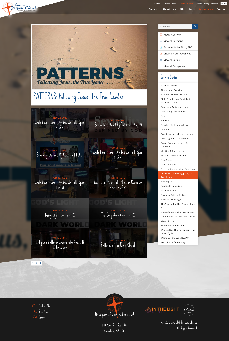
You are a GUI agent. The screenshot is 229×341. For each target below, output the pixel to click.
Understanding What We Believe (177, 211)
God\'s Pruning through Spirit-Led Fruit (176, 145)
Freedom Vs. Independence (174, 125)
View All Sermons (173, 41)
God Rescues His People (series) (177, 134)
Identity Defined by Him (173, 151)
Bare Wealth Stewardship (174, 94)
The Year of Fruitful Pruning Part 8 (178, 206)
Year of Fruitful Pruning (173, 242)
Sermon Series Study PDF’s (179, 47)
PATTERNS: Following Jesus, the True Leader (177, 175)
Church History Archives (177, 53)
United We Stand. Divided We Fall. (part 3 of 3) (60, 123)
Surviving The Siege (171, 199)
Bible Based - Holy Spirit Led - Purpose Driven (176, 101)
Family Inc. (166, 120)
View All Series (172, 60)
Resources (204, 9)
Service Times (170, 3)
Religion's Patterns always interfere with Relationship (60, 244)
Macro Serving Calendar (207, 3)
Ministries (186, 9)
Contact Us (43, 306)
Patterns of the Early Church (118, 244)
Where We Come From (172, 225)
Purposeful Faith (169, 190)
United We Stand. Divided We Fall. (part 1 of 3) (60, 184)
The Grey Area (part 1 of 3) (118, 214)
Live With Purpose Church (19, 6)
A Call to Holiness (170, 85)
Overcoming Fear (169, 164)
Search (195, 26)
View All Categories (174, 66)
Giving (157, 3)
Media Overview (172, 34)
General (165, 129)
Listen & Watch (186, 3)
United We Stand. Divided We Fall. (178, 216)
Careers (41, 317)
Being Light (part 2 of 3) (60, 214)
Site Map (42, 311)
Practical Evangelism (171, 186)
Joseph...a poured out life (173, 155)
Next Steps (166, 160)
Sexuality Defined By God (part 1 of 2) (60, 154)
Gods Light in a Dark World (175, 138)
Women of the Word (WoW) (175, 237)
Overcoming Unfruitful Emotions (178, 169)
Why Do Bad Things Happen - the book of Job (178, 231)
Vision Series (167, 221)
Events (152, 9)
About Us (168, 9)
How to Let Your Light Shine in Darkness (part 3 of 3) (118, 184)
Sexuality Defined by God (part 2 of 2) (118, 124)
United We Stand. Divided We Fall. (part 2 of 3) (118, 154)
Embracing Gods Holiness (174, 111)
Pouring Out (167, 181)
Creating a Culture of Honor (175, 107)
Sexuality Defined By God (173, 195)
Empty (164, 116)
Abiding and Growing (171, 90)
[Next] (40, 263)
